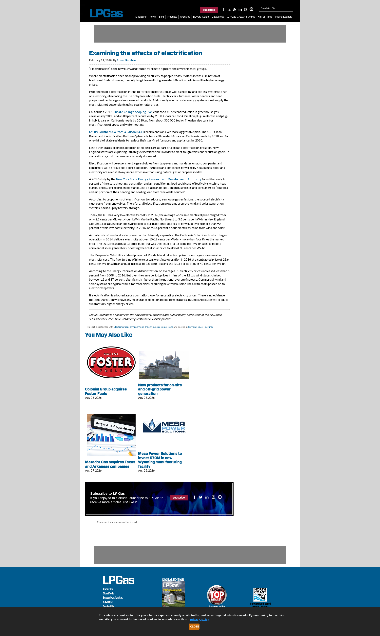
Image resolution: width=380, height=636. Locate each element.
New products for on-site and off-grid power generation (160, 389)
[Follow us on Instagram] (246, 9)
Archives (185, 16)
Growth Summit (241, 16)
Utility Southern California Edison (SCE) (116, 132)
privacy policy (199, 619)
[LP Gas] (103, 13)
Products (172, 16)
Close (194, 626)
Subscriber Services (113, 597)
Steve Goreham (126, 60)
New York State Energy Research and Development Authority (158, 179)
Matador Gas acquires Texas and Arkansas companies (110, 464)
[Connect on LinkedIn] (240, 9)
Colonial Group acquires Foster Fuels (106, 391)
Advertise (108, 602)
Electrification (121, 326)
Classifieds (218, 16)
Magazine (140, 16)
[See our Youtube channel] (251, 9)
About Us (108, 589)
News (152, 16)
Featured (209, 326)
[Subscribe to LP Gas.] (209, 10)
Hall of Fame (265, 16)
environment (137, 326)
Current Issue (195, 326)
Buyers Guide (201, 16)
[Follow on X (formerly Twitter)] (229, 9)
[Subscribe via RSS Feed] (235, 9)
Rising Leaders (283, 16)
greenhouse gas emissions (159, 326)
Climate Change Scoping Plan (132, 112)
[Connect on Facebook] (223, 9)
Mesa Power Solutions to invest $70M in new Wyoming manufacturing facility (160, 459)
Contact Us (108, 606)
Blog (161, 16)
